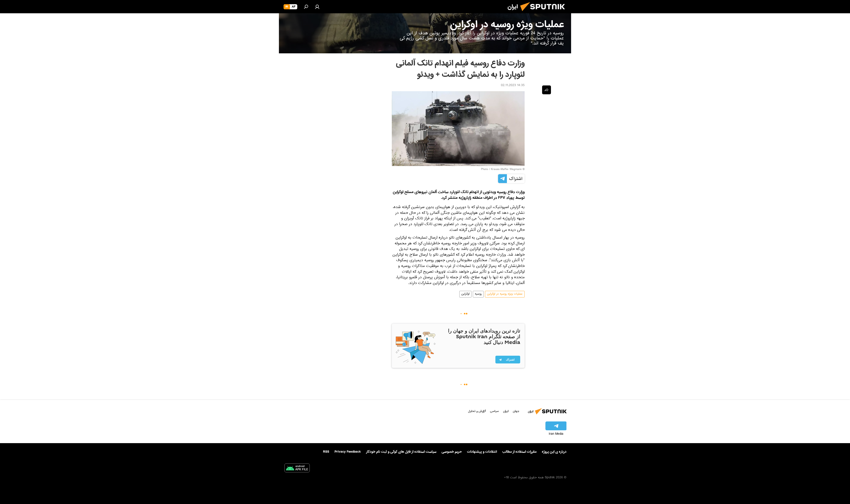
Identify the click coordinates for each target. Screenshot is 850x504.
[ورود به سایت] (317, 6)
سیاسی (494, 411)
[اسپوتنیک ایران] (544, 13)
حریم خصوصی (452, 452)
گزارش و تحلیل (477, 411)
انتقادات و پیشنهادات (482, 452)
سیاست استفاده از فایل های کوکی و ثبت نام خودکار (401, 452)
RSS (326, 452)
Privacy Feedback (347, 452)
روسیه (478, 294)
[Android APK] (297, 468)
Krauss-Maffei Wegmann (506, 169)
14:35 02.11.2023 (513, 86)
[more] (546, 89)
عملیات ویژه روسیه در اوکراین (505, 294)
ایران (505, 411)
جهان (516, 411)
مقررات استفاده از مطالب (519, 452)
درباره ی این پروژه (554, 452)
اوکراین (465, 294)
